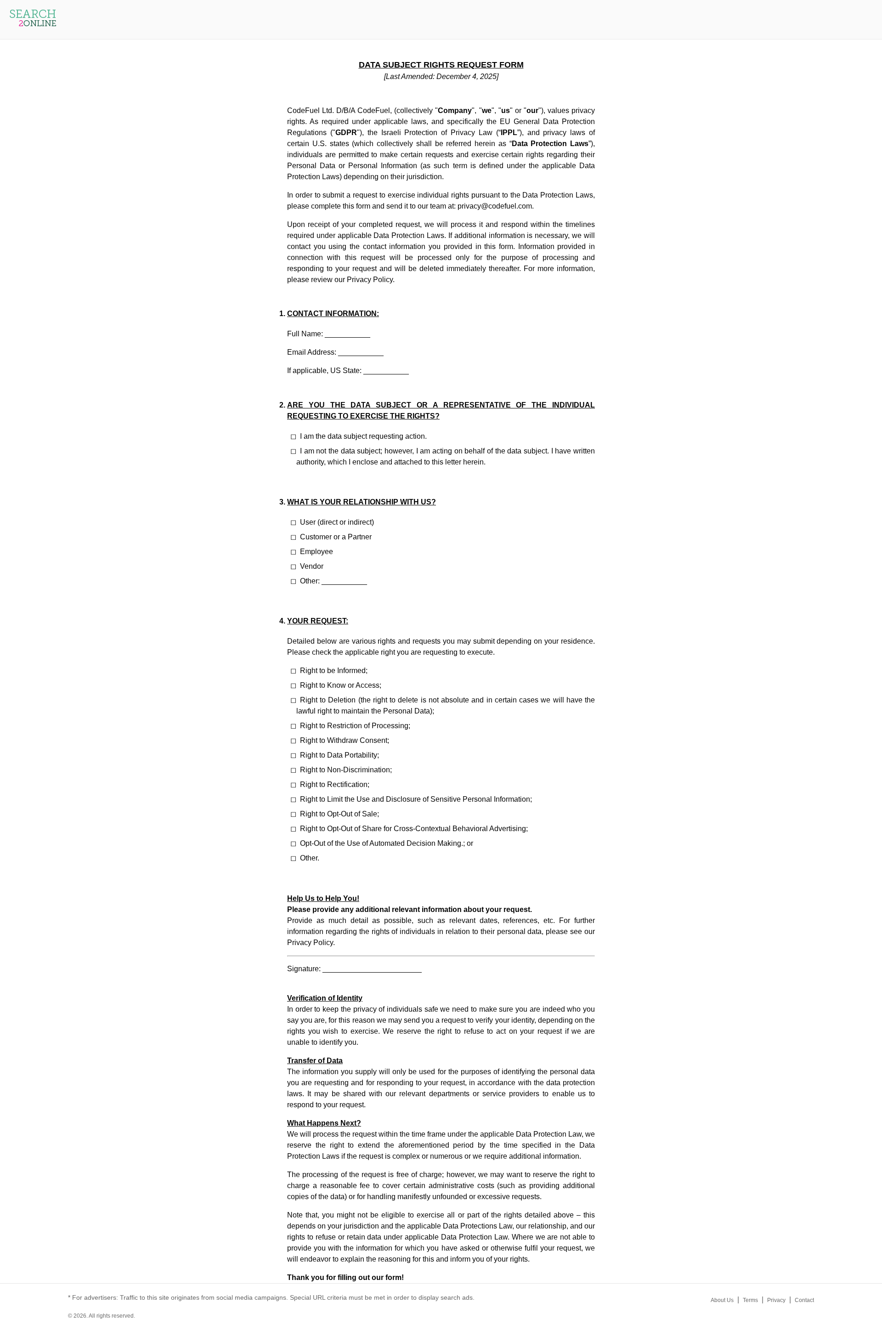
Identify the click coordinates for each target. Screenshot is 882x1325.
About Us (722, 1300)
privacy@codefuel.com (495, 206)
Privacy (776, 1300)
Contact (804, 1300)
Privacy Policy (370, 279)
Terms (750, 1300)
